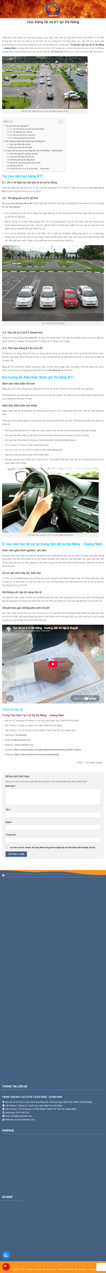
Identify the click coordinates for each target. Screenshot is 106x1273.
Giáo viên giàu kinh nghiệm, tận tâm (24, 154)
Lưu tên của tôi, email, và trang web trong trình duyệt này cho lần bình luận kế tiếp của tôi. (53, 847)
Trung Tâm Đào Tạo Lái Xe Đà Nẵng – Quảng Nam (29, 169)
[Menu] (3, 9)
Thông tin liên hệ (16, 166)
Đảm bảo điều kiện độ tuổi (20, 144)
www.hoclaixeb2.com (23, 745)
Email (9, 822)
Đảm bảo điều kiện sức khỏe (21, 147)
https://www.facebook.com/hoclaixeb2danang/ (36, 754)
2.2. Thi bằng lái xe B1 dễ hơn (21, 132)
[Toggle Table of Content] (59, 122)
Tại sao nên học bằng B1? (17, 126)
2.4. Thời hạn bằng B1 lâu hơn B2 (22, 138)
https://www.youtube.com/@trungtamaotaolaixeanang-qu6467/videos (47, 749)
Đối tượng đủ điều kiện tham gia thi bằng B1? (26, 141)
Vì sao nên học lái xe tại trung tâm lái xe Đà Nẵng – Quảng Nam (34, 150)
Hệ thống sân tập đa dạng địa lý (22, 160)
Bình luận (11, 786)
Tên (8, 809)
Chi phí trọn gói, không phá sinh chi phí (25, 163)
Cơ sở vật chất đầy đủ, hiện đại (22, 157)
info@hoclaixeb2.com (21, 740)
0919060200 (57, 51)
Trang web (11, 835)
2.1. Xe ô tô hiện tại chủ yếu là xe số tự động (27, 129)
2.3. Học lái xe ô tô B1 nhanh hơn (23, 135)
